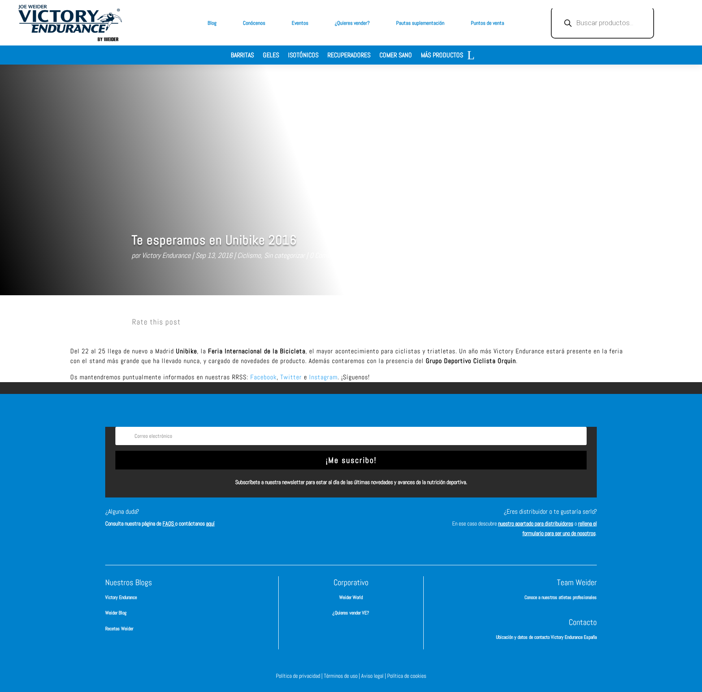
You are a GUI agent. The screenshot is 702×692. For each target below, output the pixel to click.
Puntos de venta (487, 22)
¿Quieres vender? (352, 22)
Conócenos (254, 22)
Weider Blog (115, 613)
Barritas (242, 55)
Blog (212, 22)
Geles (271, 55)
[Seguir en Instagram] (338, 519)
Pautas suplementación (420, 22)
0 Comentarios (329, 255)
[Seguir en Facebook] (314, 519)
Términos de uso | (342, 675)
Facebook (263, 377)
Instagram (323, 377)
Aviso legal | (374, 675)
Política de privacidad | (300, 675)
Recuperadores (348, 55)
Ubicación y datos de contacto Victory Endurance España (546, 637)
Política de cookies (406, 675)
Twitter (291, 377)
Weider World (351, 597)
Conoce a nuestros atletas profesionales (560, 597)
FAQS (168, 523)
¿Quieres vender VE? (350, 613)
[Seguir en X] (363, 519)
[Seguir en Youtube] (387, 519)
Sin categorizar (284, 255)
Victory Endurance (166, 255)
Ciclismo (249, 255)
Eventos (300, 22)
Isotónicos (303, 55)
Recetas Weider (119, 628)
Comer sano (395, 55)
